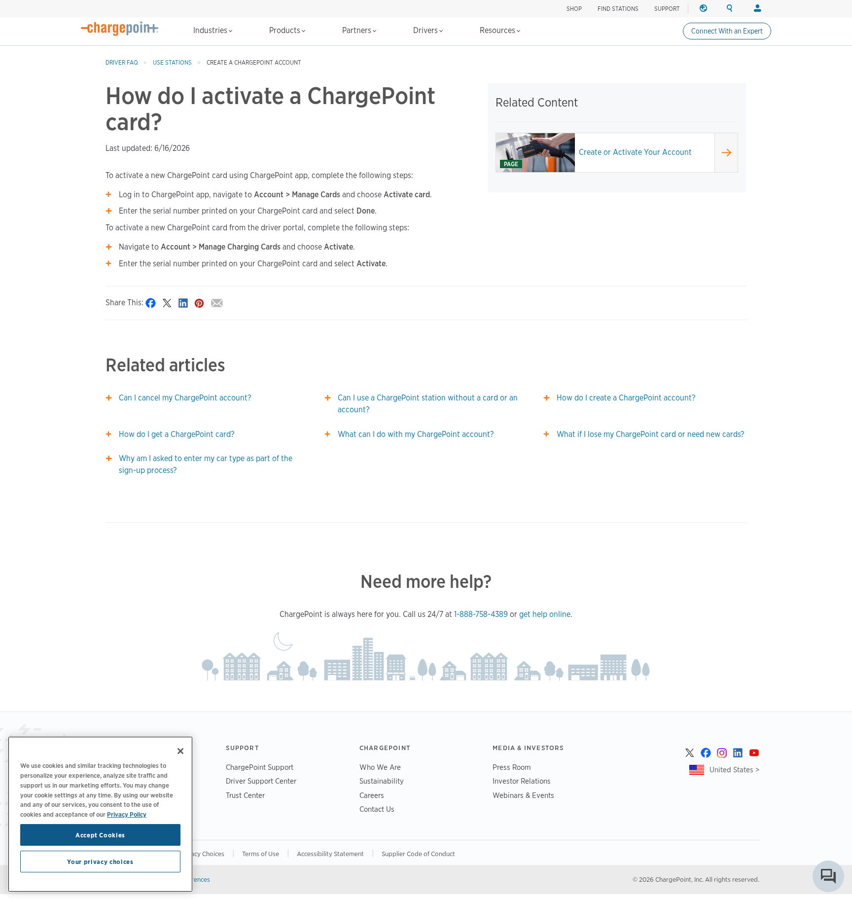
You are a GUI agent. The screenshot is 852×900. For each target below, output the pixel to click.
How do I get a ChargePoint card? (176, 434)
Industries (211, 30)
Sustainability (381, 781)
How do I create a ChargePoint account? (626, 397)
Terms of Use (260, 854)
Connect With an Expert (727, 31)
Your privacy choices (100, 861)
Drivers (426, 30)
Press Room (512, 767)
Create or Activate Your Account (635, 152)
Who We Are (380, 767)
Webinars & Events (523, 795)
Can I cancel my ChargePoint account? (185, 397)
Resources (498, 30)
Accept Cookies (100, 835)
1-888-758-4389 (481, 614)
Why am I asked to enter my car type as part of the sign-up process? (205, 464)
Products (285, 30)
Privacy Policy (126, 814)
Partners (357, 30)
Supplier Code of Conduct (418, 854)
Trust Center (245, 795)
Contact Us (376, 809)
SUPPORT (667, 8)
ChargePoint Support (259, 767)
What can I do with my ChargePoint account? (416, 434)
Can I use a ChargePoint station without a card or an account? (428, 403)
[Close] (180, 751)
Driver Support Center (261, 781)
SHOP (574, 8)
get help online (544, 614)
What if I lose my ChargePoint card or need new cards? (650, 434)
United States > (734, 769)
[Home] (120, 28)
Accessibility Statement (330, 854)
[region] (100, 814)
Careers (371, 795)
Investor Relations (522, 781)
